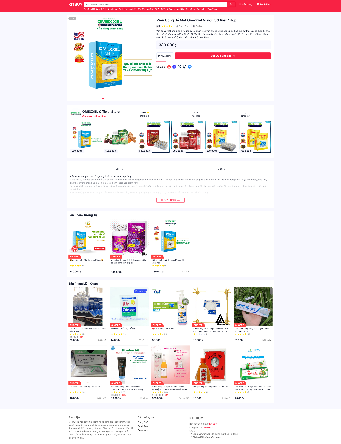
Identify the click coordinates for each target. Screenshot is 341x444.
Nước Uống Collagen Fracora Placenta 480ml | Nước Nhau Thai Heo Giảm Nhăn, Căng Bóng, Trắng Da (170, 389)
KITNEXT (208, 427)
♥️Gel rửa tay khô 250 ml (163, 328)
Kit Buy (213, 424)
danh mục (143, 430)
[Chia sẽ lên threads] (184, 67)
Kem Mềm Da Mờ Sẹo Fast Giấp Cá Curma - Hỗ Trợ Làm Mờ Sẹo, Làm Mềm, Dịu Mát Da (253, 389)
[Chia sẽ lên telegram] (190, 67)
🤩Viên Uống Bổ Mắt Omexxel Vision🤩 (86, 260)
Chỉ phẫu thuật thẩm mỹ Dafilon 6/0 (85, 386)
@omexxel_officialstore (94, 116)
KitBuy (75, 4)
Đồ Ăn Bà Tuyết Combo (165, 9)
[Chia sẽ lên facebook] (174, 67)
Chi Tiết (119, 168)
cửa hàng (143, 426)
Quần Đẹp (190, 9)
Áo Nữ (150, 9)
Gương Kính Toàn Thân (207, 9)
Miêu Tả (222, 168)
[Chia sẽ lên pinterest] (169, 67)
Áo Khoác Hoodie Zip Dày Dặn (132, 9)
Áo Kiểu (180, 9)
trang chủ (143, 422)
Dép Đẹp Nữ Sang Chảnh (95, 9)
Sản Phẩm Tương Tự (82, 215)
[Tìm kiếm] (231, 4)
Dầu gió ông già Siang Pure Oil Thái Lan (210, 386)
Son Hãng (112, 9)
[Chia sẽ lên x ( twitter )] (179, 67)
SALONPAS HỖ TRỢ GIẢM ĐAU (124, 328)
